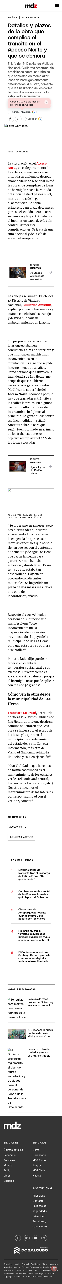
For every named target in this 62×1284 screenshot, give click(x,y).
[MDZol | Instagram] (26, 1238)
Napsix (37, 1175)
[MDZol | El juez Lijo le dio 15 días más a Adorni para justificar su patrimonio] (50, 466)
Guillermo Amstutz (21, 837)
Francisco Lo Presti (22, 713)
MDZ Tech (39, 1170)
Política (13, 18)
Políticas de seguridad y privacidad (40, 1211)
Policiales (9, 1160)
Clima (36, 1149)
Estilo (7, 1170)
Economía (10, 1155)
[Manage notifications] (54, 1268)
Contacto (38, 1200)
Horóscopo (39, 1155)
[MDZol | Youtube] (35, 1238)
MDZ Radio (39, 1160)
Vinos (7, 1175)
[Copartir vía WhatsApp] (11, 119)
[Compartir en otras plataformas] (18, 119)
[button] (57, 5)
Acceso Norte (17, 827)
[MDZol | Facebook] (18, 1238)
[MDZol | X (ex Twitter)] (44, 1238)
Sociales (9, 1180)
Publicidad (39, 1195)
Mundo (8, 1165)
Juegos (37, 1165)
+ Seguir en (31, 119)
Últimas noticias (13, 1149)
